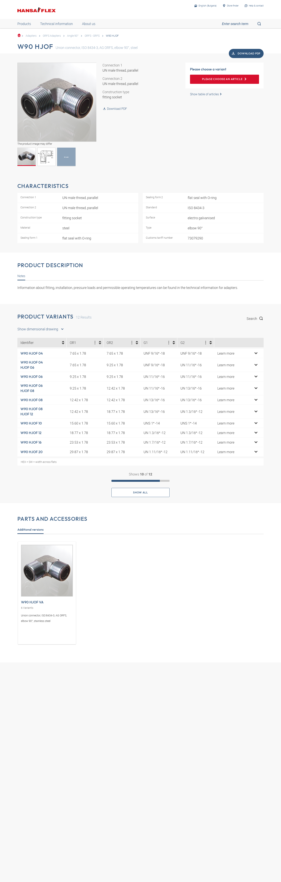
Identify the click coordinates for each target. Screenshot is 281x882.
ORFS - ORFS (92, 35)
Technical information (56, 23)
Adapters (31, 35)
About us (88, 23)
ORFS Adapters (52, 35)
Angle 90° (72, 35)
